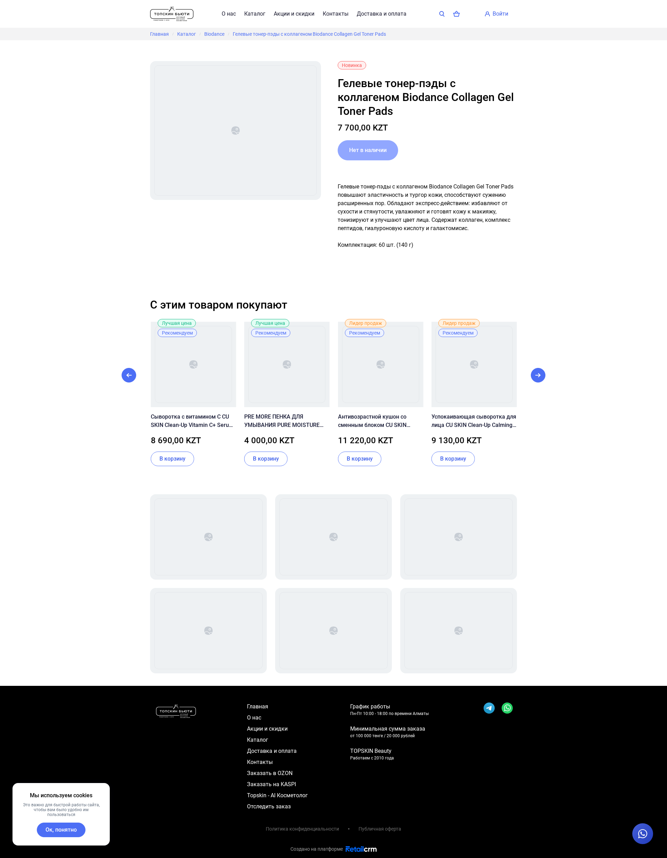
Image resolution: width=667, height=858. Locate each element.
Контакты (335, 13)
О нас (229, 13)
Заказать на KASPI (271, 784)
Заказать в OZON (270, 773)
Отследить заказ (269, 806)
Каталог (254, 13)
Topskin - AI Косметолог (277, 795)
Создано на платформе (316, 849)
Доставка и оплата (381, 13)
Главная (159, 34)
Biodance (214, 34)
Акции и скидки (294, 13)
